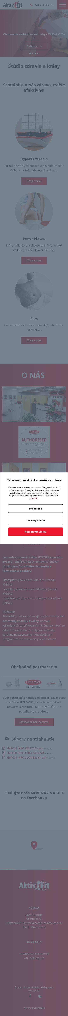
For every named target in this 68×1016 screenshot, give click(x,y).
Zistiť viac (34, 498)
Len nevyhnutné (35, 520)
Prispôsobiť (35, 508)
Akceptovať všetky (35, 531)
